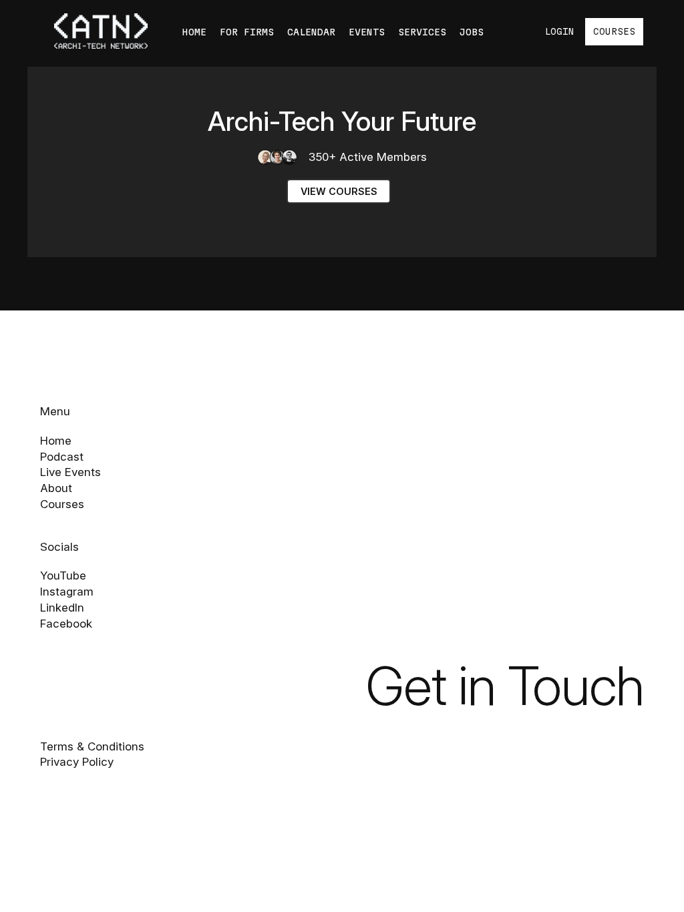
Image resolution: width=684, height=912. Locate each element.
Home (194, 32)
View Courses (339, 191)
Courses (62, 504)
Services (422, 32)
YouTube (63, 575)
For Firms (247, 32)
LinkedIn (62, 607)
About (56, 488)
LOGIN (559, 31)
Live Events (70, 472)
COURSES (614, 31)
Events (367, 32)
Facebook (66, 623)
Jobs (472, 32)
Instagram (67, 591)
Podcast (61, 456)
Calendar (311, 32)
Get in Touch (505, 685)
